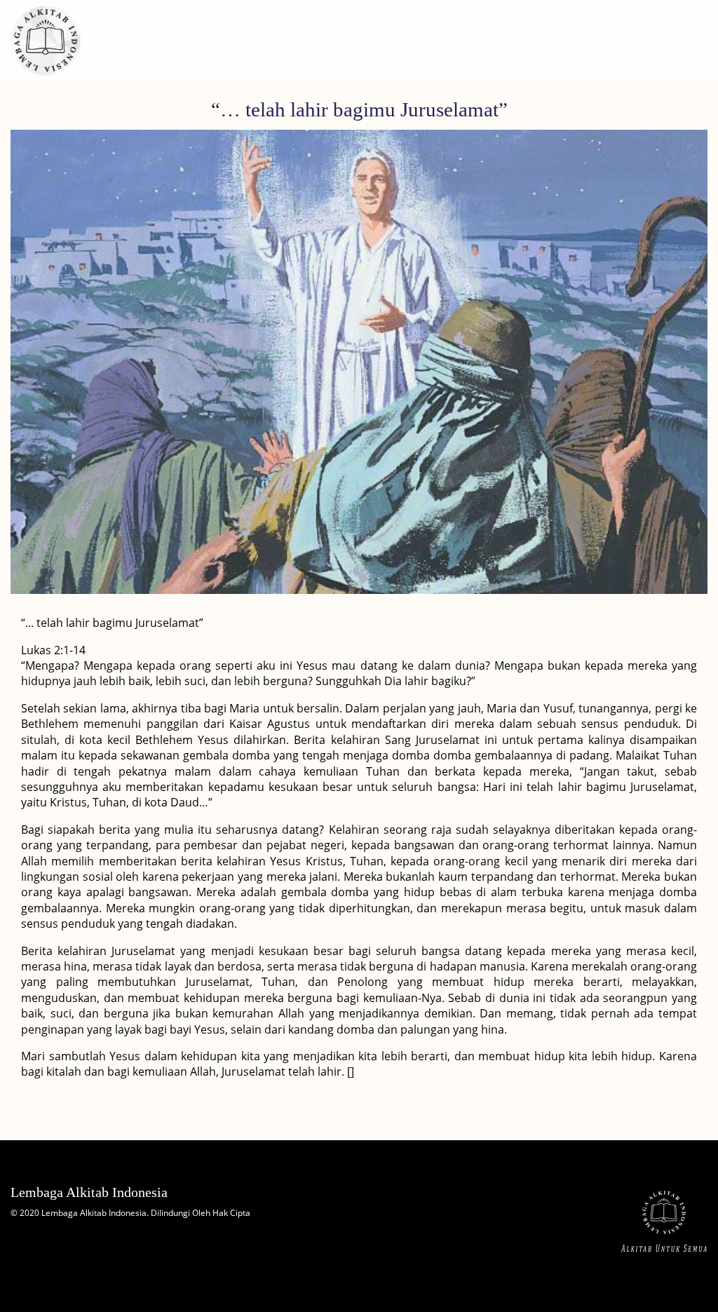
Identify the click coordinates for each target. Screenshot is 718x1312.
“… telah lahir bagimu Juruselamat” (359, 109)
